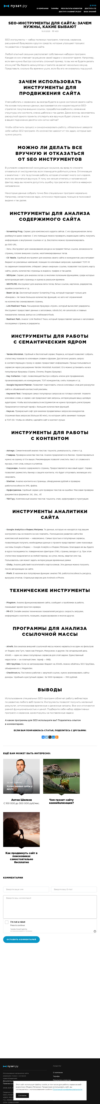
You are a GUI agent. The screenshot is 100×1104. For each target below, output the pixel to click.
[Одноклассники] (56, 737)
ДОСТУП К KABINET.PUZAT (70, 12)
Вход (94, 5)
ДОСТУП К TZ (90, 8)
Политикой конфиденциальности (67, 1089)
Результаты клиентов (71, 8)
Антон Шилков (21, 800)
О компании (42, 8)
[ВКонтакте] (43, 737)
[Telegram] (46, 737)
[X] (50, 737)
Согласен (22, 1095)
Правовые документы (11, 1083)
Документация (8, 1081)
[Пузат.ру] (15, 6)
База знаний (90, 12)
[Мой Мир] (53, 737)
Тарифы (54, 8)
